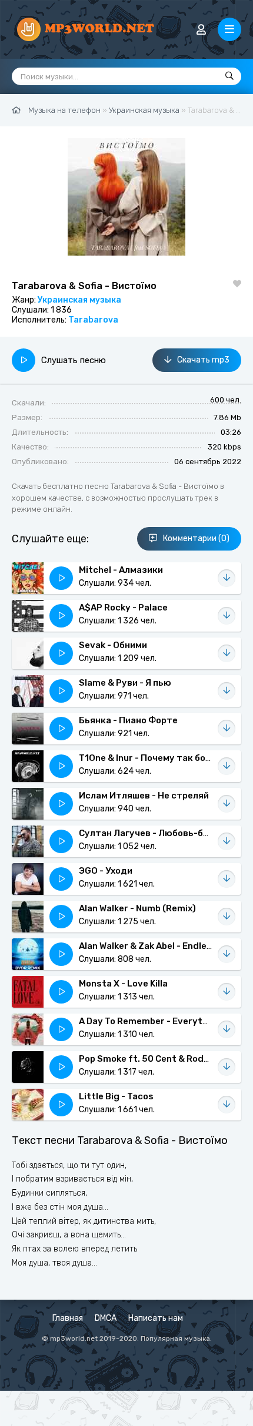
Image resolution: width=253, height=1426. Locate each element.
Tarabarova (93, 320)
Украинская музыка (79, 300)
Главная (67, 1318)
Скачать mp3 (203, 360)
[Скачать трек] (226, 578)
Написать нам (155, 1318)
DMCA (105, 1318)
